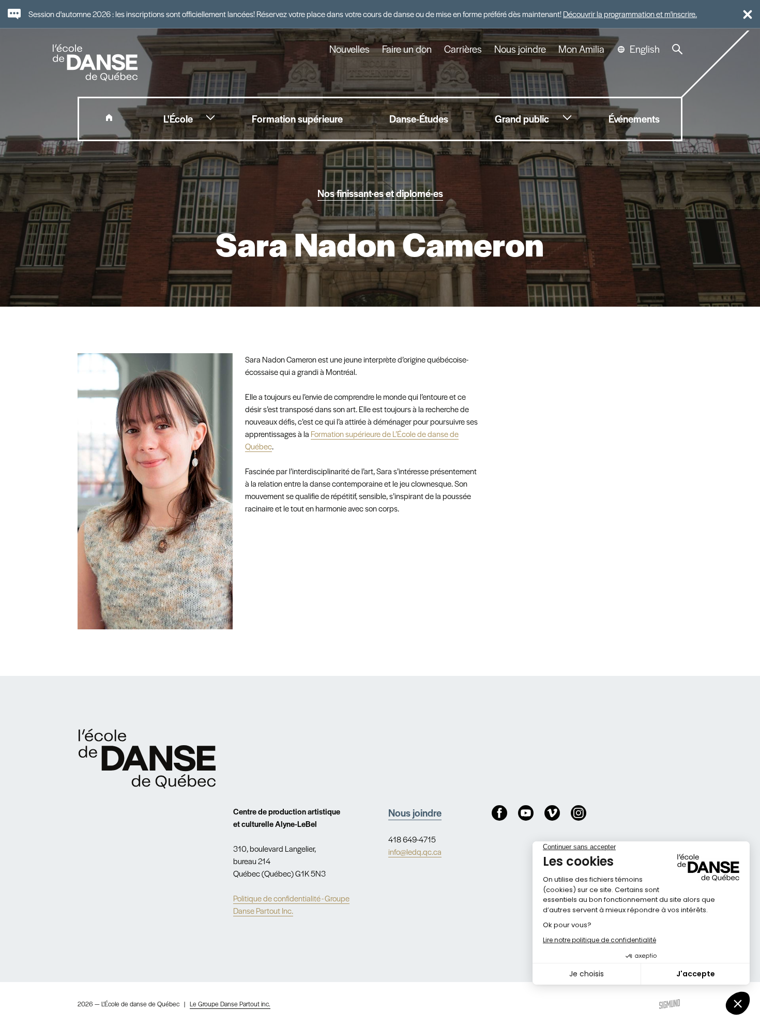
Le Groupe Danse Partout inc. (230, 1003)
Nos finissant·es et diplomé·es (380, 193)
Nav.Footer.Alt (147, 759)
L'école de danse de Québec (96, 62)
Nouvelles (349, 49)
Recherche (677, 49)
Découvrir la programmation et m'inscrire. (630, 13)
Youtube (526, 813)
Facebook (499, 813)
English (645, 49)
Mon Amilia (581, 49)
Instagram (578, 813)
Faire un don (407, 49)
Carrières (463, 49)
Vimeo (552, 813)
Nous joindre (520, 49)
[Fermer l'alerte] (743, 14)
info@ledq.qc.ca (415, 851)
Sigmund (669, 1004)
